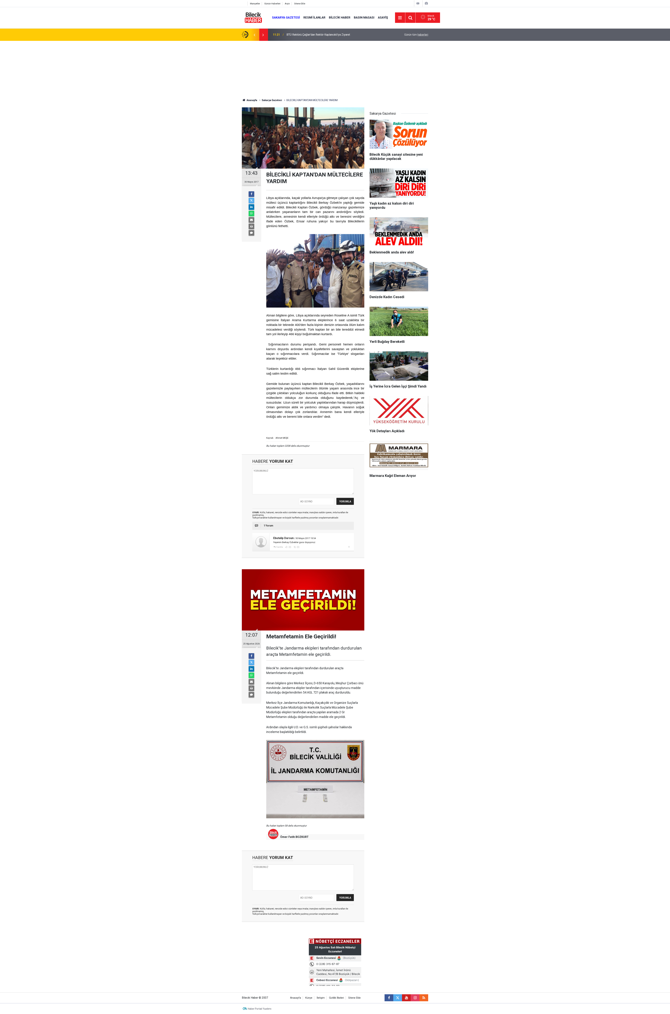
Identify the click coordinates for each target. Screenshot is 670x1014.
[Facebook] (251, 194)
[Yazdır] (251, 226)
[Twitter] (251, 200)
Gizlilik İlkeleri (336, 997)
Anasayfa (251, 100)
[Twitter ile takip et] (397, 997)
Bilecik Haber (339, 17)
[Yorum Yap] (251, 233)
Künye (308, 997)
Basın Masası (364, 17)
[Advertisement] (335, 67)
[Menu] (400, 17)
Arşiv (287, 3)
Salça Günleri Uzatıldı (299, 34)
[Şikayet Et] (348, 547)
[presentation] (254, 35)
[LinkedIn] (251, 207)
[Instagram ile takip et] (415, 997)
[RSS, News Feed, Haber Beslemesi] (423, 997)
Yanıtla (279, 547)
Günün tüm (416, 34)
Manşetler (255, 3)
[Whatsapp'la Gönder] (251, 213)
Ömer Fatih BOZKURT (294, 837)
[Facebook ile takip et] (389, 997)
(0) (289, 547)
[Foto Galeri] (426, 3)
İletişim (321, 997)
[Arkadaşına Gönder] (251, 220)
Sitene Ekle (299, 3)
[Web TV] (418, 3)
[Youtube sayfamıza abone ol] (406, 997)
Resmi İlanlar (314, 17)
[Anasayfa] (244, 3)
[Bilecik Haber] (253, 17)
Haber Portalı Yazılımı (259, 1008)
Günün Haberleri (272, 3)
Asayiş (383, 17)
